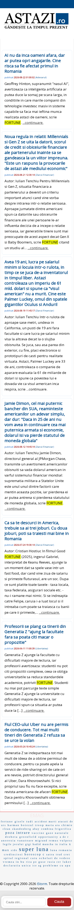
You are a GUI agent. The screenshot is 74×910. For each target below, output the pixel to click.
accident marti (46, 821)
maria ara (53, 825)
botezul (27, 825)
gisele (20, 821)
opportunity (48, 836)
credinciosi (13, 854)
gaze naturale (57, 832)
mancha (48, 844)
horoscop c (34, 854)
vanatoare (25, 840)
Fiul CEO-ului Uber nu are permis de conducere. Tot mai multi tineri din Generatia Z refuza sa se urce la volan (36, 732)
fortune (7, 821)
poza (10, 833)
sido (14, 850)
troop (39, 825)
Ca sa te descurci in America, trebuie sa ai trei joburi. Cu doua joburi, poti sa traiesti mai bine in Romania (37, 530)
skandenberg (21, 828)
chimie (67, 825)
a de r (64, 836)
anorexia (8, 840)
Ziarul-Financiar (44, 174)
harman (14, 825)
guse (42, 861)
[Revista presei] (36, 29)
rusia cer (54, 861)
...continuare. (32, 122)
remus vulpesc (61, 840)
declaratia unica (17, 865)
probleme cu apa (57, 865)
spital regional (16, 858)
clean (7, 828)
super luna (34, 849)
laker (67, 861)
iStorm (42, 884)
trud (59, 854)
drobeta (11, 836)
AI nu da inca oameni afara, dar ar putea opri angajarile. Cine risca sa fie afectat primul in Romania (35, 63)
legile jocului (13, 844)
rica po (31, 861)
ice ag (37, 865)
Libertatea (41, 648)
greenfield (28, 836)
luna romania (61, 850)
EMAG (37, 815)
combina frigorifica (56, 828)
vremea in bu (14, 861)
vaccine (38, 832)
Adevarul (41, 77)
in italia (61, 844)
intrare (23, 833)
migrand (41, 840)
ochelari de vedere (55, 858)
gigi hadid (33, 844)
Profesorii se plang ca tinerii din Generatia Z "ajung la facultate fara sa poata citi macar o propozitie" (35, 634)
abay (36, 828)
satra (50, 854)
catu (34, 858)
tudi (29, 821)
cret (67, 854)
